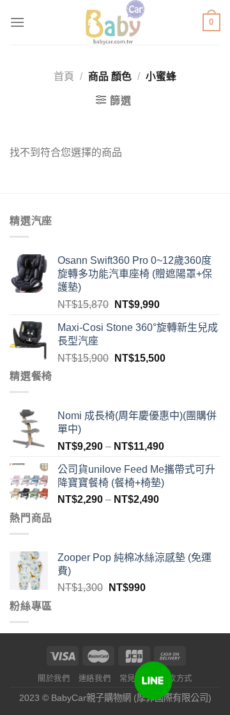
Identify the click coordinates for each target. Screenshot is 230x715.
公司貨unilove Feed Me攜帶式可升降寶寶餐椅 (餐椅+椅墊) (136, 476)
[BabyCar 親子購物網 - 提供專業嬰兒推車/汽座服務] (115, 22)
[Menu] (17, 22)
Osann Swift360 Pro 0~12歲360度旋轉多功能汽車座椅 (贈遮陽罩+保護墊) (134, 274)
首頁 (64, 76)
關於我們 (54, 678)
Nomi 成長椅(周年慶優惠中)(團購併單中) (137, 422)
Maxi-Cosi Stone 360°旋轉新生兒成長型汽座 (137, 334)
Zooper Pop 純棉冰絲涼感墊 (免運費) (134, 564)
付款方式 (176, 678)
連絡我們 (95, 678)
